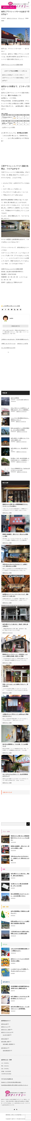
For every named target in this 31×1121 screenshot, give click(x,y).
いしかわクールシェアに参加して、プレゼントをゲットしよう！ (20, 970)
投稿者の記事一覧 (16, 326)
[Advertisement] (15, 151)
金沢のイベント (4, 1026)
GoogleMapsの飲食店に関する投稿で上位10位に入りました (14, 1085)
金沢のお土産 (4, 1024)
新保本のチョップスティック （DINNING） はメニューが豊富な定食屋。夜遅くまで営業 (15, 655)
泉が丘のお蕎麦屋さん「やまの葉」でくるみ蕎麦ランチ (15, 745)
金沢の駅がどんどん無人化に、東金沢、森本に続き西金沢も (15, 625)
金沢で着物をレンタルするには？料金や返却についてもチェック (20, 997)
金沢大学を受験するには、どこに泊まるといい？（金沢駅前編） (20, 1007)
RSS (17, 1109)
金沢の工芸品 (4, 1038)
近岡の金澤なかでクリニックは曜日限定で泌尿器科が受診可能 (20, 922)
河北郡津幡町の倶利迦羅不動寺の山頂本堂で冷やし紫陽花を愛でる (20, 987)
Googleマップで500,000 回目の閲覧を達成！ (11, 1082)
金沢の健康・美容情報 (8, 1044)
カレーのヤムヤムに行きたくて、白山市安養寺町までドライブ (15, 775)
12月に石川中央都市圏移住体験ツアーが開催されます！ (20, 949)
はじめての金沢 (20, 399)
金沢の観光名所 (6, 1050)
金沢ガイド (14, 1118)
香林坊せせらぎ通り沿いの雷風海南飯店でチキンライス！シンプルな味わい (15, 505)
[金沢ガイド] (15, 7)
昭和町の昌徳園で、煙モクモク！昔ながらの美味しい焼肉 (15, 535)
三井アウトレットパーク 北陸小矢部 (12, 64)
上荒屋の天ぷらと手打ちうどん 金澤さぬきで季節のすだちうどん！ (15, 715)
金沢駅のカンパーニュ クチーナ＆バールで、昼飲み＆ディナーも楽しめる (15, 595)
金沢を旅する (4, 1048)
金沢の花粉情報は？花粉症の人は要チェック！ (20, 912)
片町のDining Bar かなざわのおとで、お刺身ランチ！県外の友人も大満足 (15, 565)
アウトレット (21, 18)
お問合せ (12, 1114)
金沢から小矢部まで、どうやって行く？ (13, 75)
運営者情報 (8, 1114)
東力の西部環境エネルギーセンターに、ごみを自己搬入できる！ (20, 895)
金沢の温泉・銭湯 (5, 1041)
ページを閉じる (22, 71)
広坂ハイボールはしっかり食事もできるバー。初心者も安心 (15, 685)
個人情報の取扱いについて (20, 1114)
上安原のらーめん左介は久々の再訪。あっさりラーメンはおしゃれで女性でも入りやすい (8, 340)
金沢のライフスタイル (12, 18)
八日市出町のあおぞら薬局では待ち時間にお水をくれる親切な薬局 (20, 932)
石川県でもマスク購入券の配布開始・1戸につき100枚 (19, 884)
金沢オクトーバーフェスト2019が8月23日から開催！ (20, 960)
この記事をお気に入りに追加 (11, 306)
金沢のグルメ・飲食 (7, 512)
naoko (2, 20)
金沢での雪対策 (15, 398)
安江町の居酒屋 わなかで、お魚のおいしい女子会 (22, 340)
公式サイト (10, 282)
